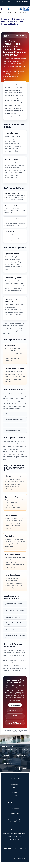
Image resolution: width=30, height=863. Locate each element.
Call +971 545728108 (15, 710)
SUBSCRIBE (15, 813)
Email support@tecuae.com (15, 716)
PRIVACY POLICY (21, 858)
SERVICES (15, 787)
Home (2, 12)
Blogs (28, 4)
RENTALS (15, 790)
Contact (27, 12)
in (10, 819)
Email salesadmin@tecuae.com (15, 722)
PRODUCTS (15, 784)
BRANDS (15, 792)
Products (6, 12)
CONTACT (15, 795)
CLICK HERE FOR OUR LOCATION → (15, 848)
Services (12, 12)
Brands (22, 12)
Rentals (17, 12)
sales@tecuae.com (15, 844)
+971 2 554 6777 (15, 842)
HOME (15, 782)
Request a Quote (15, 705)
